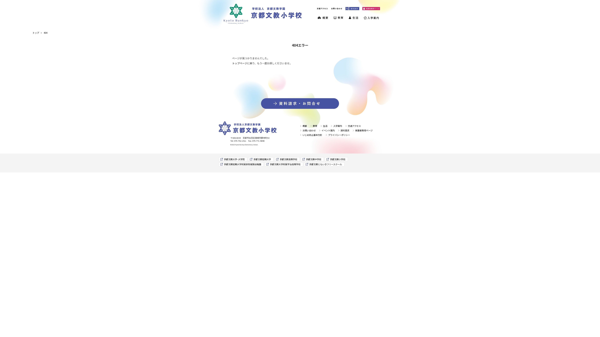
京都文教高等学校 (288, 159)
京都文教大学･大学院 (234, 159)
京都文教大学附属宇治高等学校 (285, 164)
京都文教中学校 (313, 159)
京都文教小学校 (337, 159)
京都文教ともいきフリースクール (325, 164)
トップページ (239, 63)
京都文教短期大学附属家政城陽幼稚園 (242, 164)
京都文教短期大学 (262, 159)
